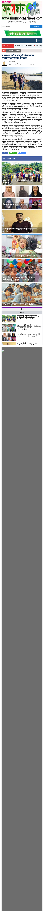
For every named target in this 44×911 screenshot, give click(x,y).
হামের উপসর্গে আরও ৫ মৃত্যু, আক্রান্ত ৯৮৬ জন (20, 255)
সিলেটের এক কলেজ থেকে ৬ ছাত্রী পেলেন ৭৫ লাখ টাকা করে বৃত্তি (22, 205)
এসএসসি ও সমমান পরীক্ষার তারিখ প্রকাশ (19, 304)
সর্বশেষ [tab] (22, 309)
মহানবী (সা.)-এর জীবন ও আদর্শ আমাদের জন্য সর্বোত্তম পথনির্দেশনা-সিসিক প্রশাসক (29, 327)
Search (36, 27)
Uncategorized (14, 51)
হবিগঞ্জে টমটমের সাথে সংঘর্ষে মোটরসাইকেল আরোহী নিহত (20, 230)
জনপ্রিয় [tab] (22, 312)
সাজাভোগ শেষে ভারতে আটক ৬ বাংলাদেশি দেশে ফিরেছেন (21, 181)
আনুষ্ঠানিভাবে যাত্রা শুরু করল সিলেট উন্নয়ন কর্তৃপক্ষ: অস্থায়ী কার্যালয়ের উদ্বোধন (19, 278)
